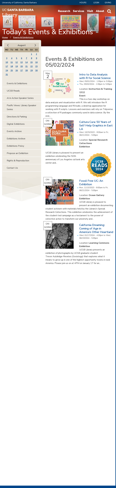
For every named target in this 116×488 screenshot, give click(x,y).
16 (36, 62)
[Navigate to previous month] (8, 45)
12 (16, 62)
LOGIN (96, 2)
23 (36, 66)
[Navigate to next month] (35, 45)
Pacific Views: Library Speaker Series (21, 107)
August (22, 45)
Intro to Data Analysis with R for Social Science (95, 76)
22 (31, 66)
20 (21, 66)
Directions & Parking (17, 116)
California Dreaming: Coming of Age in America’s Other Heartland (96, 228)
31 (7, 74)
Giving (108, 2)
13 (21, 62)
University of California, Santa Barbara (19, 2)
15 (31, 62)
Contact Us (12, 167)
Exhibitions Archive (16, 138)
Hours (83, 2)
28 (26, 70)
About (100, 11)
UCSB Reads (13, 90)
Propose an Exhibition (17, 153)
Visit (90, 11)
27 (21, 70)
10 (7, 62)
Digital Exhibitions (16, 124)
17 (7, 66)
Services (78, 11)
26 (16, 70)
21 (26, 66)
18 (12, 66)
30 (36, 70)
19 (16, 66)
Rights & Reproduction (18, 160)
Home (5, 37)
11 (12, 62)
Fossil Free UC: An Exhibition (91, 182)
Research (64, 11)
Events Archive (14, 131)
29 (31, 70)
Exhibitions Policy (15, 146)
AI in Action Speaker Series (20, 98)
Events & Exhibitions (23, 37)
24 (7, 70)
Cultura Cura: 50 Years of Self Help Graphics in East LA (96, 125)
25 (12, 70)
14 (26, 62)
